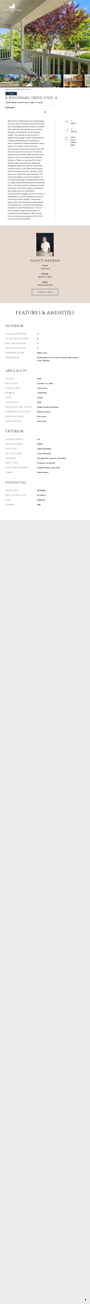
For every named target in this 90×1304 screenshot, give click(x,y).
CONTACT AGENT (45, 292)
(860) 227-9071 (45, 277)
